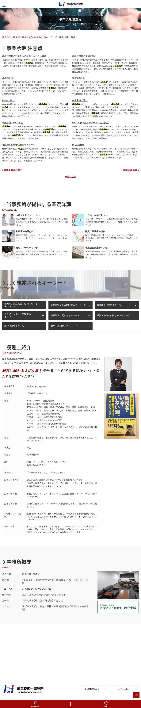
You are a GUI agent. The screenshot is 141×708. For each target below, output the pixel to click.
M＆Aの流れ (8, 100)
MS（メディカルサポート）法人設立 (90, 122)
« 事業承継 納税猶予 (12, 170)
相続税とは (7, 78)
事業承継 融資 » (131, 170)
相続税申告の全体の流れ (84, 56)
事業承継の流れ (80, 100)
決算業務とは (78, 78)
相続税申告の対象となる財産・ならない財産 (24, 56)
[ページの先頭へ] (136, 695)
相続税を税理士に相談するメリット (19, 145)
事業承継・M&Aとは (12, 122)
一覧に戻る (70, 176)
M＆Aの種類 (78, 145)
